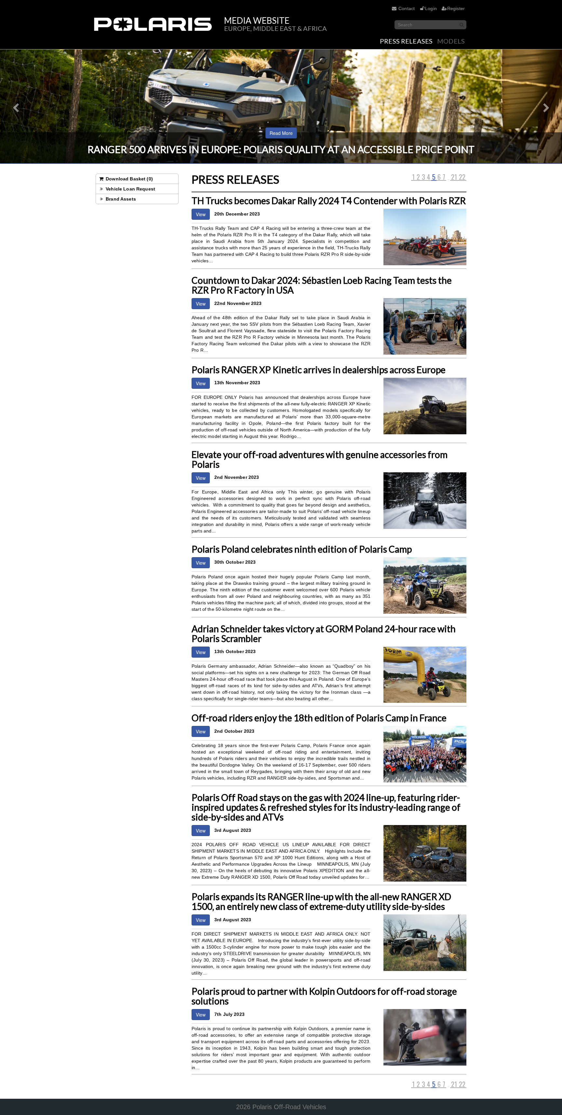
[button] (14, 106)
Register (456, 8)
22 (462, 177)
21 (454, 177)
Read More (281, 133)
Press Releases (406, 41)
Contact (406, 8)
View (201, 214)
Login (431, 8)
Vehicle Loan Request (129, 188)
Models (451, 41)
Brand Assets (120, 199)
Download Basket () (128, 178)
